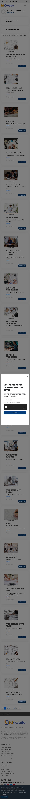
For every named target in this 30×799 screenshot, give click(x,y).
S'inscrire (15, 412)
